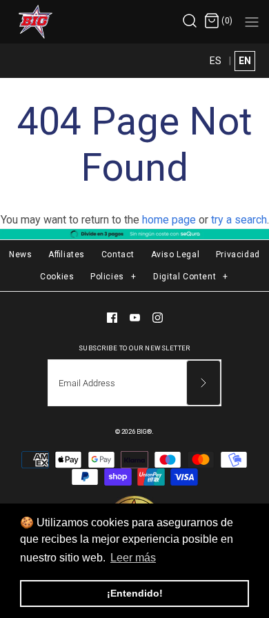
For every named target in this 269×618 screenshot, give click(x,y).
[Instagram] (157, 317)
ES (215, 60)
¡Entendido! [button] (135, 593)
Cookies (57, 276)
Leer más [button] (133, 558)
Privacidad (238, 254)
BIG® (144, 431)
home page (169, 219)
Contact (117, 254)
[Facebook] (112, 317)
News (20, 254)
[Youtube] (135, 317)
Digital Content (190, 276)
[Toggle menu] (252, 21)
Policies (113, 276)
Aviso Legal (175, 254)
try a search (239, 219)
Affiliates (66, 254)
